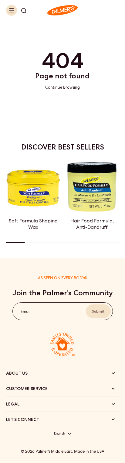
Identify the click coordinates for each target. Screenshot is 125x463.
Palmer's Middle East (53, 451)
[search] (23, 10)
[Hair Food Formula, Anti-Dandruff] (92, 185)
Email (25, 311)
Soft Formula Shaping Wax (33, 224)
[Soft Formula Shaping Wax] (33, 185)
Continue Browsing (62, 87)
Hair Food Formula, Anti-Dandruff (92, 224)
